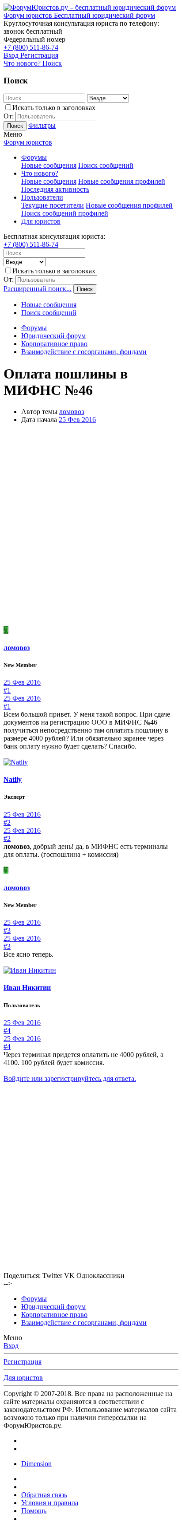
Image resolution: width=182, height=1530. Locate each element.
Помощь (33, 1510)
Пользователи (42, 197)
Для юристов (41, 221)
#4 (7, 1030)
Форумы (34, 157)
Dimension (36, 1463)
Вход (11, 1345)
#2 (7, 822)
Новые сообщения (48, 165)
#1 (7, 690)
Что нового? (39, 173)
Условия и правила (49, 1502)
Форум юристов (28, 142)
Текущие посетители (52, 205)
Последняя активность (55, 189)
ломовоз (71, 411)
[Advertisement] (91, 526)
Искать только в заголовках (53, 107)
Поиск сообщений (105, 165)
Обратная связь (44, 1494)
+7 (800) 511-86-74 (31, 47)
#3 (7, 930)
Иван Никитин (27, 987)
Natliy (13, 779)
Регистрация (23, 1361)
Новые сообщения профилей (121, 181)
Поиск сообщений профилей (64, 213)
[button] (13, 134)
